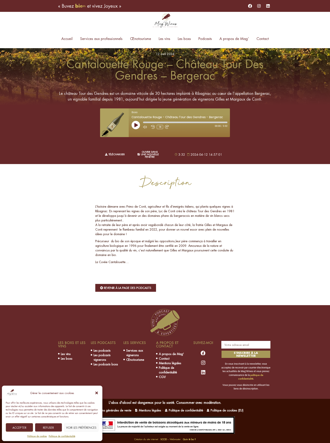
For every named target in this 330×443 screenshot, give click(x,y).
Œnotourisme (140, 38)
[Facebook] (250, 6)
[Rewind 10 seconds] (153, 127)
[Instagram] (259, 6)
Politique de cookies (37, 436)
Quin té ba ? (189, 439)
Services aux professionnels (101, 38)
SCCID (163, 439)
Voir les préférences (81, 427)
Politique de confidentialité (62, 436)
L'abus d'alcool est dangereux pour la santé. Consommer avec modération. (165, 402)
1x (160, 126)
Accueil (67, 38)
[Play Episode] (136, 125)
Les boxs (184, 38)
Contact (262, 38)
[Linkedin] (268, 6)
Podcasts (205, 38)
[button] (97, 393)
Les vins (164, 38)
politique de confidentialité (250, 376)
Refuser (48, 427)
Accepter (19, 427)
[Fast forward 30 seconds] (168, 127)
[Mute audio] (146, 127)
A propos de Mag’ (234, 38)
